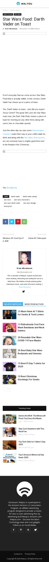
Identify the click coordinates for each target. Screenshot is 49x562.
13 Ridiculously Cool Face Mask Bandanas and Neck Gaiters (31, 327)
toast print (8, 206)
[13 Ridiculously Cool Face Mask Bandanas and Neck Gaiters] (9, 327)
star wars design (29, 203)
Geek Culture (15, 10)
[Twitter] (24, 291)
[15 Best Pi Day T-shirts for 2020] (9, 366)
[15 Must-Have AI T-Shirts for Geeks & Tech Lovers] (9, 314)
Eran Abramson (11, 29)
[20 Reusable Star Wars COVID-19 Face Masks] (9, 340)
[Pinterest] (21, 530)
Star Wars (18, 14)
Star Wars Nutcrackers (34, 137)
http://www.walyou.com (24, 272)
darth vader (15, 196)
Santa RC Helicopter (37, 238)
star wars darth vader (12, 203)
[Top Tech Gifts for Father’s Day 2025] (9, 445)
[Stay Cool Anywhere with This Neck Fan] (9, 432)
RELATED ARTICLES (12, 304)
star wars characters (22, 200)
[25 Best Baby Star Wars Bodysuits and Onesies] (9, 353)
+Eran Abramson (24, 287)
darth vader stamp (30, 196)
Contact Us (18, 554)
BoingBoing (12, 187)
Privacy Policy (30, 554)
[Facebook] (13, 530)
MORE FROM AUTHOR (34, 304)
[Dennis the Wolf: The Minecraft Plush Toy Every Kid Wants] (9, 419)
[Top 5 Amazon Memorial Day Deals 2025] (9, 458)
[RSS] (28, 530)
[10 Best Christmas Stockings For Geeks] (9, 379)
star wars (7, 200)
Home (5, 10)
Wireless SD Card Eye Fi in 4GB (13, 239)
